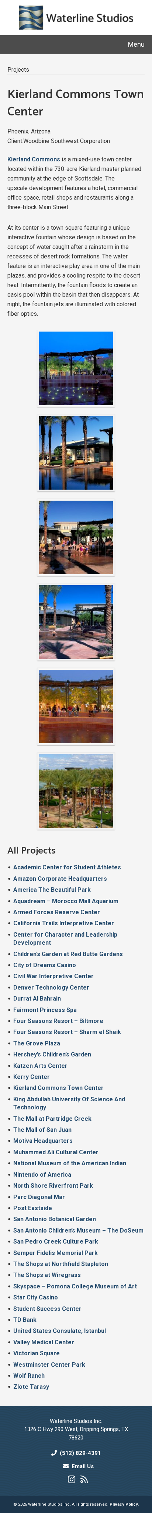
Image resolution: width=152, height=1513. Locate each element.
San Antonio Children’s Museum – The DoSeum (78, 1230)
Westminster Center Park (49, 1364)
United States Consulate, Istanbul (59, 1330)
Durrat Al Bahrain (37, 998)
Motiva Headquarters (43, 1140)
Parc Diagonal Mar (39, 1197)
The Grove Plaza (36, 1043)
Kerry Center (31, 1076)
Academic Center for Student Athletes (67, 867)
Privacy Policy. (124, 1504)
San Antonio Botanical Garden (54, 1219)
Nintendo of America (42, 1174)
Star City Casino (35, 1297)
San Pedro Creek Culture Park (55, 1241)
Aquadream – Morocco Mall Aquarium (65, 901)
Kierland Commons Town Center (58, 1087)
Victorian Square (36, 1353)
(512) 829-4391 (80, 1453)
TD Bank (25, 1319)
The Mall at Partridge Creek (52, 1118)
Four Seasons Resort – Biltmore (58, 1020)
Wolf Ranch (29, 1375)
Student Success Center (47, 1308)
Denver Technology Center (51, 987)
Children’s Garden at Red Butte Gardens (68, 954)
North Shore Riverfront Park (53, 1185)
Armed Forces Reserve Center (56, 912)
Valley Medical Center (43, 1342)
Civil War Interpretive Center (53, 976)
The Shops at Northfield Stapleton (60, 1263)
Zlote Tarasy (31, 1386)
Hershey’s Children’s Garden (52, 1054)
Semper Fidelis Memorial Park (55, 1252)
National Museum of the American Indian (69, 1163)
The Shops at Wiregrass (47, 1274)
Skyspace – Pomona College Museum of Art (75, 1286)
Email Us (83, 1466)
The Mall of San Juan (42, 1129)
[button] (136, 44)
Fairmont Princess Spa (45, 1009)
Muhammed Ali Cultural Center (56, 1152)
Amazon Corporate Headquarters (60, 878)
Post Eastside (32, 1208)
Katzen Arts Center (40, 1065)
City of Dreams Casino (44, 965)
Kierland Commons (33, 159)
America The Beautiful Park (52, 889)
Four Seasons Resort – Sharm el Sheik (67, 1032)
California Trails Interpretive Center (63, 923)
